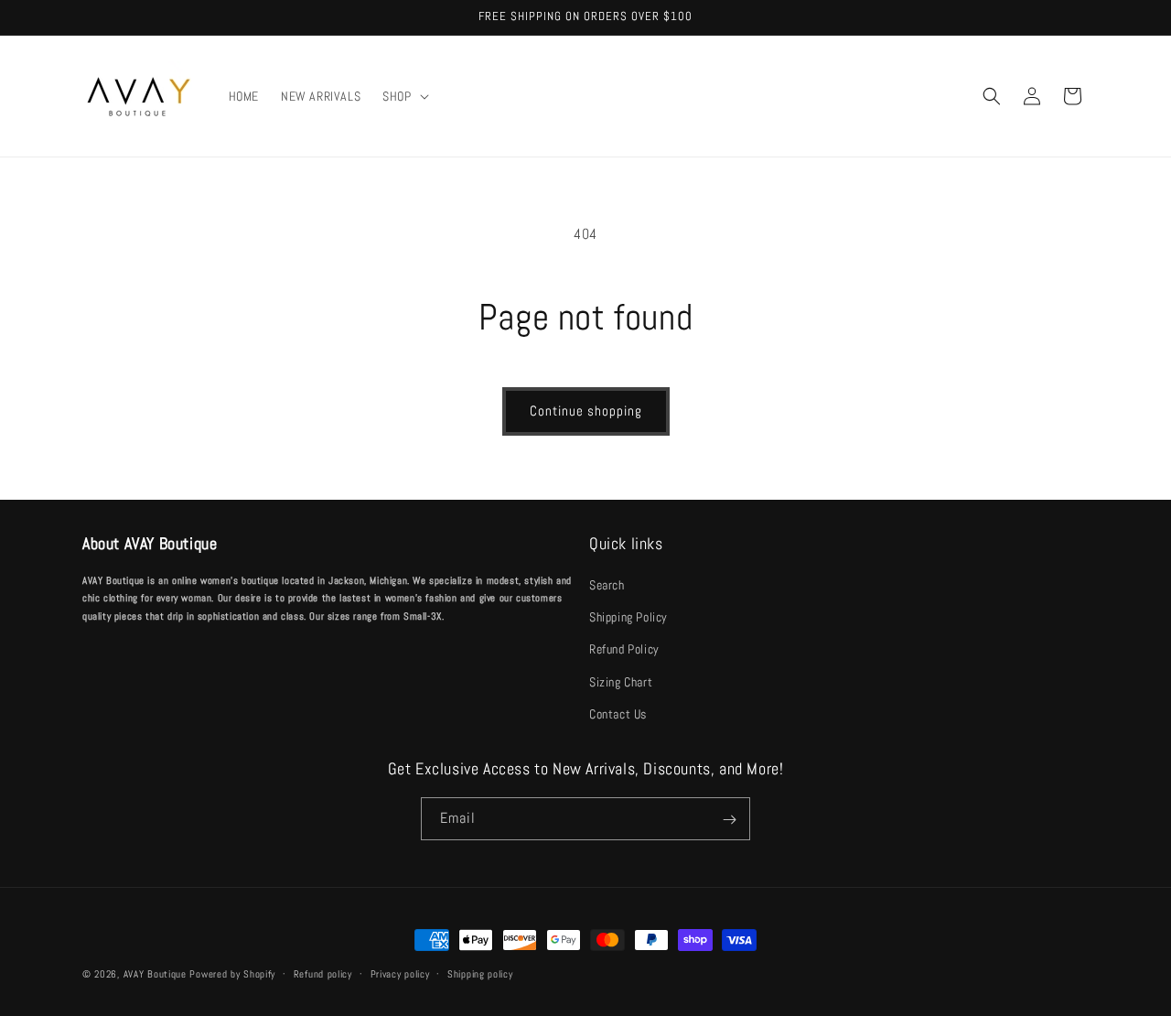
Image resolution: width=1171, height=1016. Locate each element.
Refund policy (323, 973)
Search (607, 585)
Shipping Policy (628, 617)
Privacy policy (400, 973)
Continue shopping (586, 410)
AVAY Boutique (157, 973)
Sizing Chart (620, 682)
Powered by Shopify (232, 973)
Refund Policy (624, 650)
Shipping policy (480, 973)
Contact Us (618, 714)
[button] (403, 96)
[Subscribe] (729, 819)
